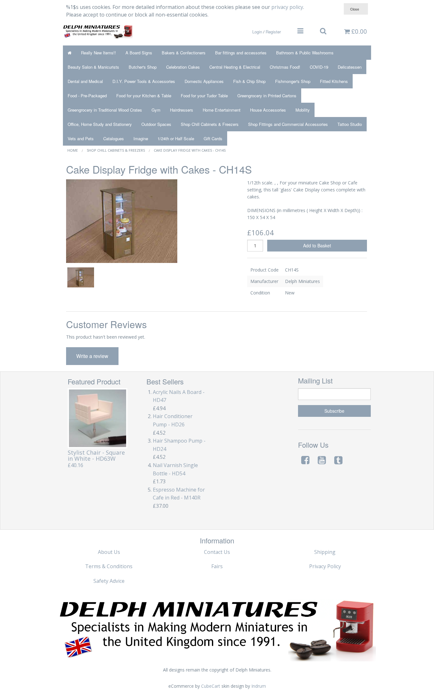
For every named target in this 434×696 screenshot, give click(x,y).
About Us (109, 551)
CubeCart (210, 686)
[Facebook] (305, 459)
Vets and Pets (81, 138)
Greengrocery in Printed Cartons (266, 96)
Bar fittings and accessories (241, 53)
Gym (156, 110)
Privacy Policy (325, 566)
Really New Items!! (98, 53)
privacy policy (287, 6)
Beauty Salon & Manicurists (93, 67)
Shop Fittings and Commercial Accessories (288, 124)
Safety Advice (109, 580)
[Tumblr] (338, 459)
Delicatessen (350, 67)
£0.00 (358, 31)
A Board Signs (138, 53)
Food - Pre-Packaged (87, 96)
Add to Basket (317, 245)
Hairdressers (181, 110)
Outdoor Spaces (156, 124)
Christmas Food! (285, 67)
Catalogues (113, 138)
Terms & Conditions (108, 566)
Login (257, 32)
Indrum (258, 686)
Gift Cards (213, 138)
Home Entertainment (222, 110)
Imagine (140, 138)
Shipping (325, 551)
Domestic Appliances (204, 81)
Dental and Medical (85, 81)
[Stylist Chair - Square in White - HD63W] (98, 418)
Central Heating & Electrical (234, 67)
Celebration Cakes (183, 67)
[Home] (69, 52)
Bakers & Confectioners (184, 53)
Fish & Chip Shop (249, 81)
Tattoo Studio (349, 124)
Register (273, 32)
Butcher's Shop (143, 67)
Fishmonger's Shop (292, 81)
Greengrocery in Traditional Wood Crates (105, 110)
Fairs (217, 566)
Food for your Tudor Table (204, 96)
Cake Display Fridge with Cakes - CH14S (190, 150)
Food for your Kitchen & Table (143, 96)
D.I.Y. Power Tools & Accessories (143, 81)
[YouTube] (322, 459)
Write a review (92, 356)
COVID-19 (319, 67)
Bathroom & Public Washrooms (305, 53)
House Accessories (268, 110)
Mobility (302, 110)
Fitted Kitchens (334, 81)
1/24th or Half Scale (176, 138)
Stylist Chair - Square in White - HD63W (96, 455)
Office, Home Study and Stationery (100, 124)
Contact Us (217, 551)
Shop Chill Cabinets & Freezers (210, 124)
